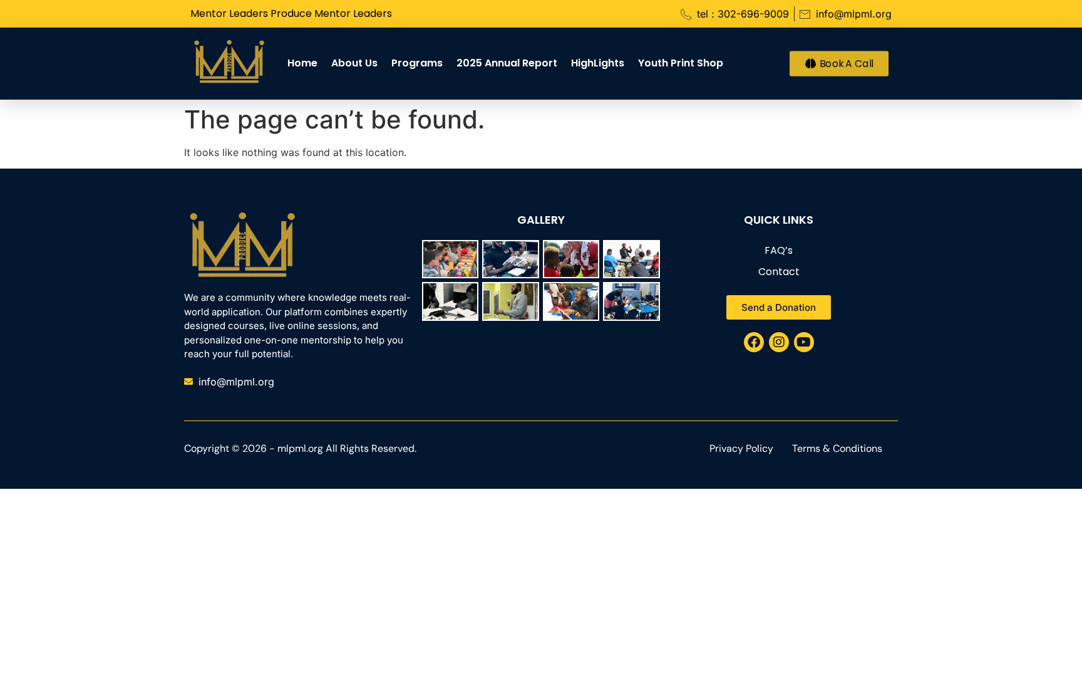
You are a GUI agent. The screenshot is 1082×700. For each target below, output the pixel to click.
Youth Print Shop (680, 63)
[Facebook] (754, 342)
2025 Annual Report (506, 63)
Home (302, 63)
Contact (779, 271)
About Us (354, 63)
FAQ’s (779, 250)
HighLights (597, 63)
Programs (417, 63)
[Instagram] (779, 342)
